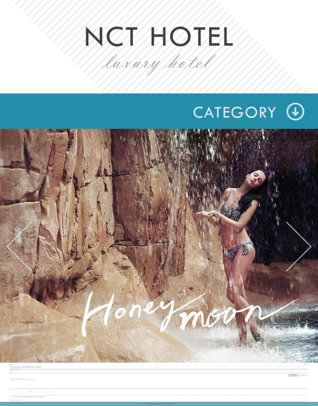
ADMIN (314, 402)
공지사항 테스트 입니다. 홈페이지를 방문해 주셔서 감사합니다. (29, 396)
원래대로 (303, 375)
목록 (30, 391)
